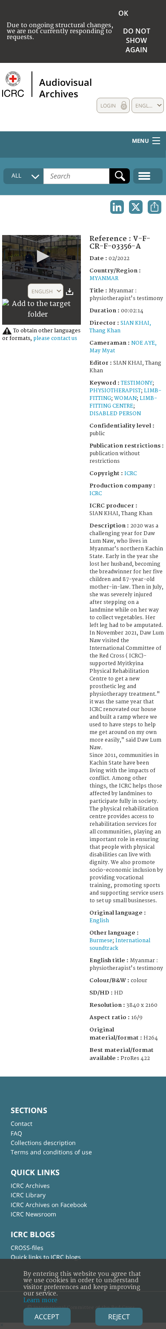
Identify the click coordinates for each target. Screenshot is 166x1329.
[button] (41, 256)
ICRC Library (28, 1195)
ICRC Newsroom (33, 1214)
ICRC (130, 473)
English (99, 921)
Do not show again (136, 40)
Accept (46, 1316)
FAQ (16, 1133)
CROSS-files (27, 1248)
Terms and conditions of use (51, 1152)
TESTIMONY (136, 383)
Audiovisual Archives (65, 87)
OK (123, 13)
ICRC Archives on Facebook (49, 1205)
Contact (21, 1123)
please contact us (55, 338)
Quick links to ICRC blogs (46, 1257)
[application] (41, 257)
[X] (136, 207)
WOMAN (125, 398)
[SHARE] (154, 207)
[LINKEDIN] (117, 207)
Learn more (40, 1300)
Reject (119, 1316)
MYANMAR (103, 278)
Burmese (100, 941)
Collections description (43, 1143)
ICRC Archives (30, 1186)
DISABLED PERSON (115, 414)
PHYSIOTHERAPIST (115, 391)
